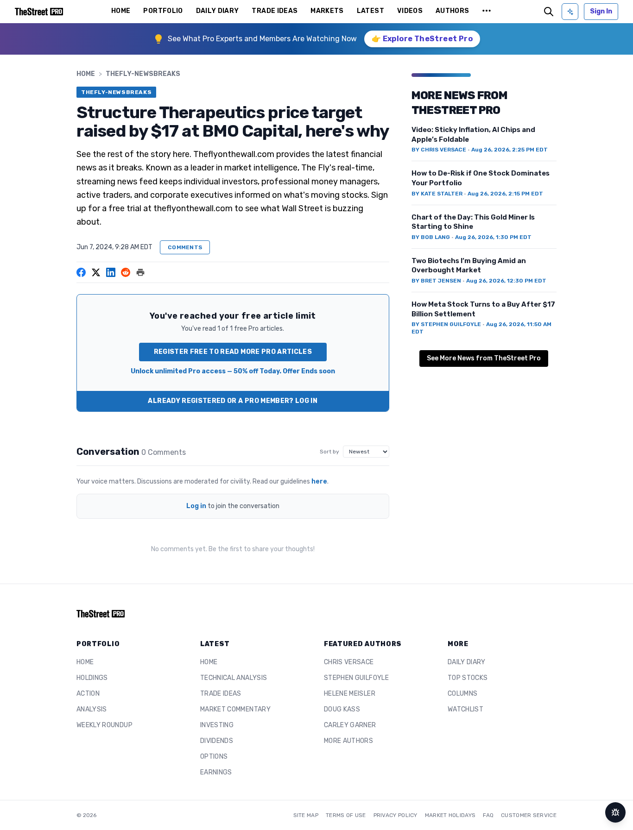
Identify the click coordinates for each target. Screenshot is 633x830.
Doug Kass (342, 709)
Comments (185, 247)
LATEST (370, 11)
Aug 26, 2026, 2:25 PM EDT (509, 149)
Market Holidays (450, 815)
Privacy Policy (395, 815)
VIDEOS (410, 11)
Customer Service (529, 815)
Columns (462, 694)
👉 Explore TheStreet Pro (422, 38)
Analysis (91, 709)
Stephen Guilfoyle (356, 678)
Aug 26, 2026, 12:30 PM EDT (506, 280)
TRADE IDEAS (275, 11)
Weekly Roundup (104, 725)
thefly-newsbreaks (143, 74)
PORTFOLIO (163, 11)
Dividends (216, 741)
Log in (196, 506)
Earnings (216, 772)
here (319, 481)
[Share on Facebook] (81, 272)
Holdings (92, 678)
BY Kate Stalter (436, 193)
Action (88, 694)
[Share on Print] (140, 272)
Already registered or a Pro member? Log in (232, 401)
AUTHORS (452, 11)
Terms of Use (346, 815)
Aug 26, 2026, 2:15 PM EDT (505, 193)
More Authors (348, 741)
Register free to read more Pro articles (233, 352)
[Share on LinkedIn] (110, 272)
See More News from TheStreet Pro (484, 358)
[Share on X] (96, 272)
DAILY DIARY (217, 11)
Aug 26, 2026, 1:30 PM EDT (493, 237)
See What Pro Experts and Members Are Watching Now (262, 38)
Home (85, 74)
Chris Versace (349, 662)
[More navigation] (486, 11)
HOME (120, 11)
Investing (217, 725)
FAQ (488, 815)
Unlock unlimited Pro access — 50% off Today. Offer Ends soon (233, 371)
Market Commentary (235, 709)
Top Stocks (468, 678)
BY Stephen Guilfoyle (446, 324)
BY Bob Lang (430, 237)
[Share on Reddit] (125, 272)
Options (214, 757)
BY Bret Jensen (436, 280)
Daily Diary (467, 662)
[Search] (548, 11)
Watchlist (465, 709)
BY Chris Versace (438, 149)
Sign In (601, 11)
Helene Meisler (349, 694)
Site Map (305, 815)
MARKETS (326, 11)
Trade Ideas (220, 694)
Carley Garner (350, 725)
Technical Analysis (233, 678)
